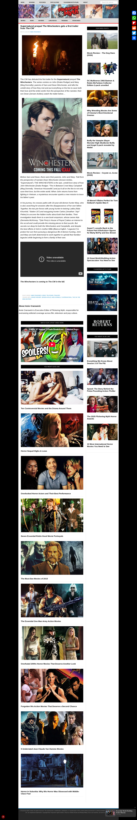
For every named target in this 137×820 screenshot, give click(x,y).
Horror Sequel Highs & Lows (34, 451)
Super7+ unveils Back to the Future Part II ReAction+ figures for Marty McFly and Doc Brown (101, 230)
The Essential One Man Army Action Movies (41, 621)
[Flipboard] (134, 22)
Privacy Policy (83, 812)
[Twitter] (134, 32)
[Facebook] (134, 12)
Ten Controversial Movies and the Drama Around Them (46, 408)
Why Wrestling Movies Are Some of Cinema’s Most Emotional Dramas (102, 113)
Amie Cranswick (36, 295)
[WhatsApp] (134, 17)
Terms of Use (73, 812)
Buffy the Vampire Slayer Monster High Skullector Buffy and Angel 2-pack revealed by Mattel (101, 144)
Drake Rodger (36, 297)
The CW (74, 297)
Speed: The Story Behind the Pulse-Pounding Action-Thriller (101, 390)
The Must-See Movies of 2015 (34, 579)
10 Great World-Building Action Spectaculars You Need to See (101, 259)
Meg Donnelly (56, 297)
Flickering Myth (68, 11)
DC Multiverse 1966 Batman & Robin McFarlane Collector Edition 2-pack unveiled (100, 83)
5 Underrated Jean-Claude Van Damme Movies (42, 749)
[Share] (134, 37)
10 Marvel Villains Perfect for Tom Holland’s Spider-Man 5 (102, 201)
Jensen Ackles (46, 297)
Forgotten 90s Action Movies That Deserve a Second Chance (49, 706)
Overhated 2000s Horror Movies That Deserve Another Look (48, 664)
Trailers (57, 295)
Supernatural (67, 297)
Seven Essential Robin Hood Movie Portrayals (42, 536)
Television (49, 295)
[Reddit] (134, 27)
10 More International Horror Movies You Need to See (100, 445)
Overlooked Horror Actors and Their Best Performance (46, 494)
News (44, 295)
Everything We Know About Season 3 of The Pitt (99, 362)
